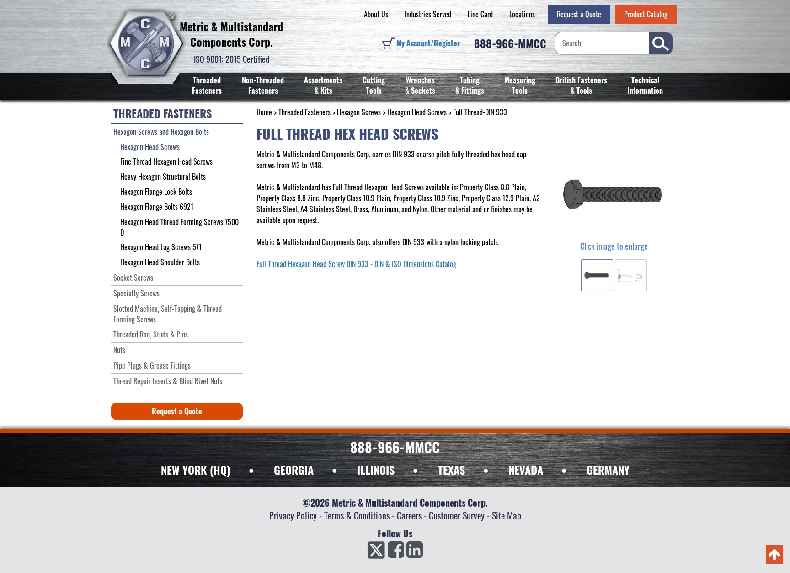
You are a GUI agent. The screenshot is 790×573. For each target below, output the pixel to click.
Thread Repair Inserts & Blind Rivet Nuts (167, 380)
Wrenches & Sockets (420, 85)
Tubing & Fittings (469, 85)
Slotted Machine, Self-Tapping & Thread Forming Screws (167, 314)
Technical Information (645, 85)
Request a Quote (579, 14)
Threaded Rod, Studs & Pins (150, 334)
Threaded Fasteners (207, 85)
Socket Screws (133, 277)
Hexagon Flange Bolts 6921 (156, 206)
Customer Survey (457, 515)
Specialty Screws (136, 293)
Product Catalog (645, 14)
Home (264, 112)
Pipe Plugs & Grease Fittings (152, 365)
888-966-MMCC (510, 43)
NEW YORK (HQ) (195, 469)
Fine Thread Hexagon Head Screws (166, 161)
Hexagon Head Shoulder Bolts (160, 262)
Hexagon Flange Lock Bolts (156, 191)
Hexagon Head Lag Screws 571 (161, 246)
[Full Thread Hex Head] (614, 194)
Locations (522, 14)
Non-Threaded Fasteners (263, 85)
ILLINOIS (376, 469)
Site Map (506, 515)
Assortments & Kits (323, 85)
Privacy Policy (293, 515)
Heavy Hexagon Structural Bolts (163, 176)
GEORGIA (294, 469)
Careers (409, 515)
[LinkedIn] (414, 552)
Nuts (119, 349)
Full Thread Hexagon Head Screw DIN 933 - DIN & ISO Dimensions (345, 263)
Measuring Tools (519, 85)
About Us (376, 14)
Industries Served (428, 14)
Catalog (445, 263)
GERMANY (608, 469)
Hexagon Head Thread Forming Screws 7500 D (179, 227)
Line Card (480, 14)
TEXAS (451, 469)
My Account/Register (428, 42)
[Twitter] (376, 552)
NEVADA (525, 469)
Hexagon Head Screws (417, 112)
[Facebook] (396, 552)
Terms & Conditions (357, 515)
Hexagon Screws (359, 112)
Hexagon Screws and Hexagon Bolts (161, 131)
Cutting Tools (374, 85)
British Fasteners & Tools (581, 85)
